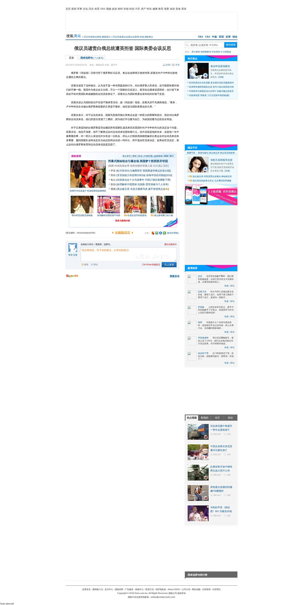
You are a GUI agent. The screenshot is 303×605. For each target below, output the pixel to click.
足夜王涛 (202, 291)
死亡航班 (196, 52)
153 (229, 434)
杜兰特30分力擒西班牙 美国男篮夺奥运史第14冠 (143, 170)
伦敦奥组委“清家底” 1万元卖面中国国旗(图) (209, 95)
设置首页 (86, 589)
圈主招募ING (170, 244)
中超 (214, 36)
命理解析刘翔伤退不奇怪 (108, 215)
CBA (207, 36)
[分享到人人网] (160, 233)
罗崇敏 (201, 307)
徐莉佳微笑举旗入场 (141, 165)
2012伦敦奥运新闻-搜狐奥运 (97, 37)
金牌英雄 (158, 156)
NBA (102, 9)
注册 (75, 255)
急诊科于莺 (203, 353)
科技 (131, 9)
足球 (228, 36)
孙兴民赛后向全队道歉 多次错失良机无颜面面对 (211, 82)
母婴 (166, 9)
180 (229, 475)
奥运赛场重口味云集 (163, 215)
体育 (97, 9)
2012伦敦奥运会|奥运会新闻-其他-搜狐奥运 (133, 37)
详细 (221, 77)
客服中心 (139, 589)
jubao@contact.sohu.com (163, 597)
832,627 (217, 434)
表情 (86, 264)
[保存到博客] (173, 233)
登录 (70, 255)
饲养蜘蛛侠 (206, 52)
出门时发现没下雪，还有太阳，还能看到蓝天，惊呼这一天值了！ (216, 356)
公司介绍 (186, 589)
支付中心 (109, 589)
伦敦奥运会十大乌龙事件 (130, 179)
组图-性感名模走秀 (119, 165)
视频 (108, 9)
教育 (160, 9)
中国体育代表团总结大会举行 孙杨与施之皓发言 (211, 91)
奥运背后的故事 (227, 153)
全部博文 (216, 589)
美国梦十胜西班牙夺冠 (154, 161)
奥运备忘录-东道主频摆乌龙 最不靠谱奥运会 (141, 189)
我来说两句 (91, 57)
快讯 (140, 156)
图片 (172, 156)
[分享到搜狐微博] (153, 233)
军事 (79, 9)
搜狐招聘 (119, 589)
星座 (183, 9)
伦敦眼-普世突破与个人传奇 (152, 184)
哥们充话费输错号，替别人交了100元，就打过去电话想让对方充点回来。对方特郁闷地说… (216, 341)
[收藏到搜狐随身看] (164, 233)
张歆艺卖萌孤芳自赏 (221, 160)
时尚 (149, 9)
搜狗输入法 (97, 589)
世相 (126, 9)
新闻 (73, 9)
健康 (155, 9)
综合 (235, 36)
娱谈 (114, 9)
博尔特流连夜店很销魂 (82, 215)
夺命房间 (216, 52)
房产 (143, 9)
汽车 (137, 9)
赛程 (134, 156)
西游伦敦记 (203, 153)
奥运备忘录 (214, 153)
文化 (85, 9)
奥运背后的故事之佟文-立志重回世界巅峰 (212, 180)
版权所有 (181, 593)
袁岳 (200, 276)
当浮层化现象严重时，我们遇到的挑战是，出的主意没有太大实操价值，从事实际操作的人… (216, 279)
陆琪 (200, 322)
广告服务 (129, 589)
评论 (232, 286)
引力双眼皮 (226, 52)
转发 (226, 286)
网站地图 (196, 589)
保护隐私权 (161, 589)
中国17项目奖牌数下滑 (157, 179)
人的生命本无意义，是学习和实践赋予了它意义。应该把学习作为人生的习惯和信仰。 (216, 310)
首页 (68, 9)
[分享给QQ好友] (156, 233)
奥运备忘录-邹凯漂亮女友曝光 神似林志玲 (212, 176)
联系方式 (149, 589)
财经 (120, 9)
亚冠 (221, 36)
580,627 (217, 475)
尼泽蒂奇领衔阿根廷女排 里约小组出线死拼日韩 (211, 87)
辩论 (96, 264)
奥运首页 (126, 156)
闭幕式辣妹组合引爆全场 (123, 161)
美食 (178, 9)
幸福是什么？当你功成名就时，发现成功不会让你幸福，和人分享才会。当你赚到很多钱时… (216, 325)
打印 (168, 65)
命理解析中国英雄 (127, 184)
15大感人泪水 (160, 165)
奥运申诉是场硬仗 (220, 66)
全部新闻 (206, 589)
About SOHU (174, 589)
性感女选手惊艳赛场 (136, 215)
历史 (91, 9)
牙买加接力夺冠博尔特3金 (131, 175)
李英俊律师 (203, 338)
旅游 (172, 9)
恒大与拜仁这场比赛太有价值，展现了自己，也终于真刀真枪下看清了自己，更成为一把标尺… (216, 294)
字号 (177, 65)
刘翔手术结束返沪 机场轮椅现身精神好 (88, 191)
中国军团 (148, 156)
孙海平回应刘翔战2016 (158, 175)
